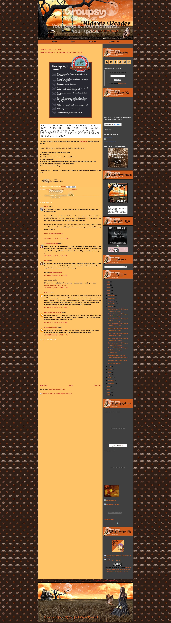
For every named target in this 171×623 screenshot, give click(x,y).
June (110, 369)
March (110, 377)
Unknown (47, 293)
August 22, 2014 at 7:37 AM (55, 322)
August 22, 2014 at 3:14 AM (55, 307)
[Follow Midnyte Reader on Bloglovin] (113, 125)
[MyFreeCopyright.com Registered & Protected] (117, 558)
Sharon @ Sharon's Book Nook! (55, 285)
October (111, 301)
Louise (46, 260)
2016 (108, 287)
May (109, 372)
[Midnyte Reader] (105, 139)
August (111, 306)
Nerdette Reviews (56, 272)
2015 (108, 290)
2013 (108, 386)
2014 (108, 293)
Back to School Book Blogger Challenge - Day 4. (61, 52)
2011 (108, 392)
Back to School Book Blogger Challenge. (61, 189)
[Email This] (67, 187)
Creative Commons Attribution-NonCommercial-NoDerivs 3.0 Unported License (118, 570)
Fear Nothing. (112, 352)
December (111, 295)
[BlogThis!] (69, 187)
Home (71, 385)
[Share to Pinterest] (75, 187)
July (110, 366)
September (112, 304)
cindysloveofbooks (50, 327)
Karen (46, 206)
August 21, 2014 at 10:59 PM (56, 288)
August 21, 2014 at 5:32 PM (55, 275)
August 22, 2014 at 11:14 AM (56, 335)
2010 (108, 395)
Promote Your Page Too (110, 141)
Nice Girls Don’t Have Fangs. (117, 360)
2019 (108, 282)
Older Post (97, 385)
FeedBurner (122, 83)
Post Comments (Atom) (57, 389)
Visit (109, 519)
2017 (108, 285)
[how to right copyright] (112, 560)
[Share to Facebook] (73, 187)
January (111, 383)
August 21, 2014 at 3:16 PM (55, 255)
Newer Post (44, 385)
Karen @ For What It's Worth (53, 233)
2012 (108, 389)
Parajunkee (83, 141)
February (111, 380)
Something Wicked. (114, 363)
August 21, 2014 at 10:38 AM (56, 238)
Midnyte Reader (108, 137)
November (111, 298)
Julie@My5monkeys (51, 243)
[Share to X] (71, 187)
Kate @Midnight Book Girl (53, 312)
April (110, 375)
